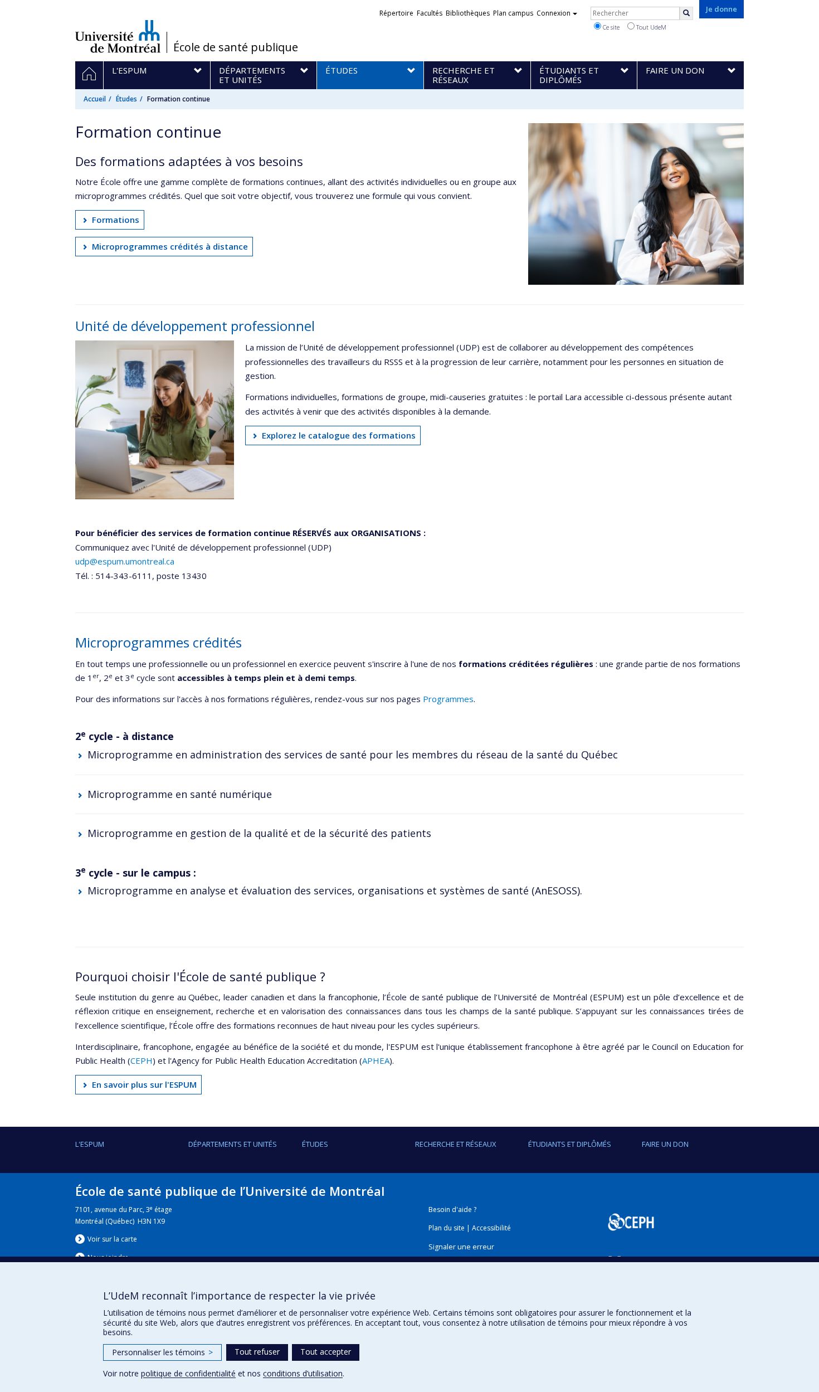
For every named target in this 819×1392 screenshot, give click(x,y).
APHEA (375, 1060)
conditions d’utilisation (303, 1373)
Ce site (610, 27)
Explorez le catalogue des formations (339, 435)
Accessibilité (491, 1228)
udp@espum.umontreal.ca (124, 561)
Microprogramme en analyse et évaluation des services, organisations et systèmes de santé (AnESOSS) (333, 890)
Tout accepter (325, 1351)
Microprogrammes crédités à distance (170, 246)
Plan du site (446, 1228)
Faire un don (665, 1144)
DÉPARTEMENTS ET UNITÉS (232, 1144)
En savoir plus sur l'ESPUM (144, 1084)
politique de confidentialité (188, 1373)
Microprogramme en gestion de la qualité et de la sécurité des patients (259, 833)
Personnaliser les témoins (162, 1352)
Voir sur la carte (112, 1239)
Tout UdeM (650, 27)
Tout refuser (257, 1351)
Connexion (554, 13)
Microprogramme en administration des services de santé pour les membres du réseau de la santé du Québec (352, 754)
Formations (115, 219)
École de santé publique (235, 47)
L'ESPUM (89, 1144)
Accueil (95, 99)
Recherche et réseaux (455, 1144)
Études (126, 99)
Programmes (448, 698)
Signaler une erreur (461, 1247)
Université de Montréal (117, 36)
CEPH (141, 1060)
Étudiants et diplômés (569, 1144)
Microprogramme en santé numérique (179, 794)
